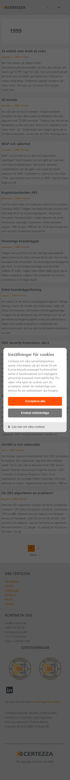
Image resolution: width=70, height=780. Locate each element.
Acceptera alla (35, 401)
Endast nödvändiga (35, 412)
